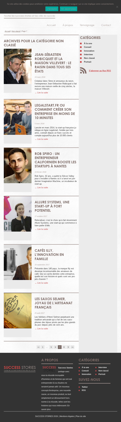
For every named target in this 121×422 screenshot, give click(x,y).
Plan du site (81, 416)
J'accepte (52, 9)
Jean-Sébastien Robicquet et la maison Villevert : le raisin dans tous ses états (53, 62)
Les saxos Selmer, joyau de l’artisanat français (53, 303)
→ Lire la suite (41, 92)
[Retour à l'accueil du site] (29, 13)
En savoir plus (68, 9)
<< (38, 347)
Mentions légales (67, 416)
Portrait (87, 62)
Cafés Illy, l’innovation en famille (49, 254)
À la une (88, 43)
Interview (88, 54)
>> (72, 347)
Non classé (16, 31)
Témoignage (87, 25)
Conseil (87, 47)
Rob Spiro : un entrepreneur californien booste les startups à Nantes (55, 159)
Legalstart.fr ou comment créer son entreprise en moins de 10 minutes (55, 111)
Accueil (51, 25)
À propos (68, 25)
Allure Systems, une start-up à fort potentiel (52, 206)
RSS (84, 390)
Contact (106, 25)
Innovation (89, 51)
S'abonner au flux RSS (100, 71)
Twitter (85, 387)
